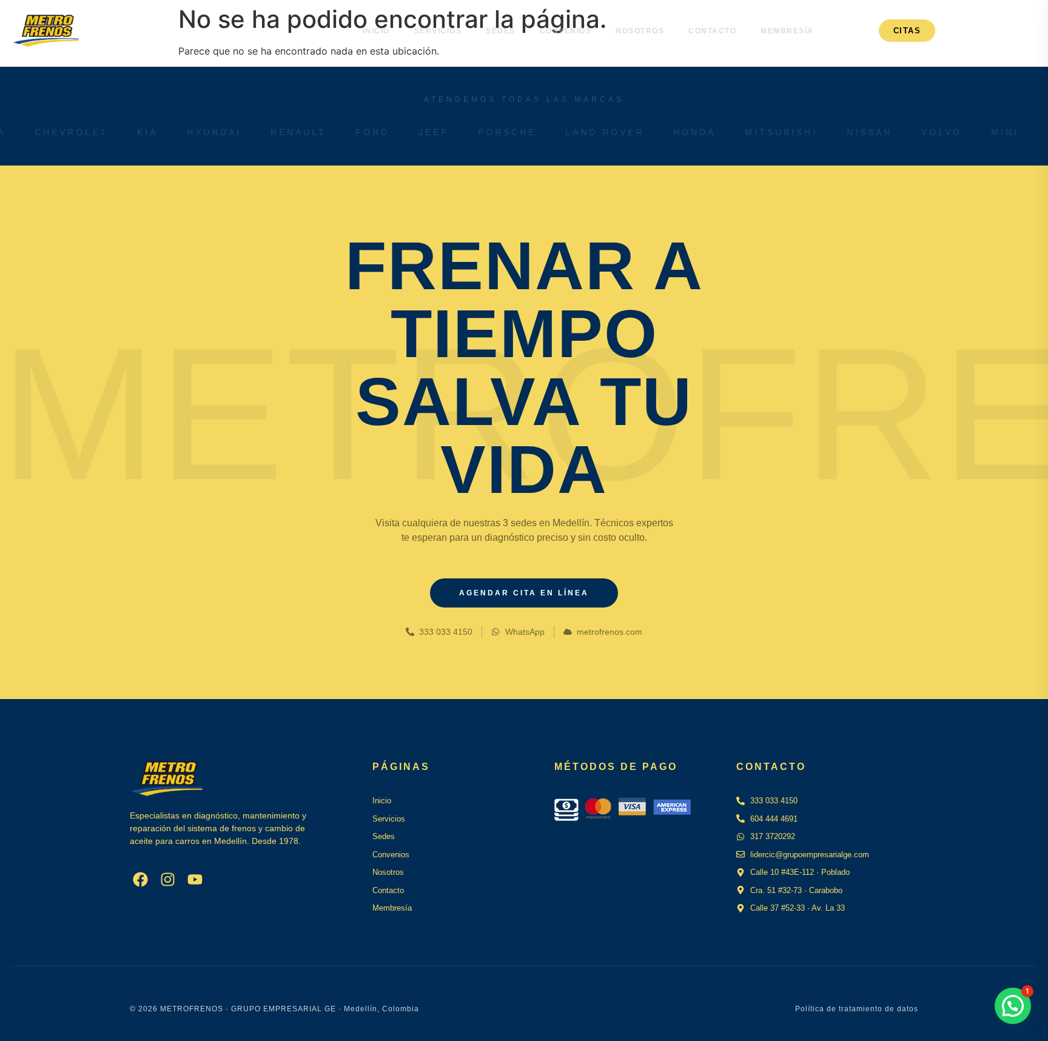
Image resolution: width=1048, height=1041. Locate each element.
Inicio (376, 31)
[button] (1013, 1006)
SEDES (501, 31)
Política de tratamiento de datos (856, 1009)
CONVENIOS (566, 31)
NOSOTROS (640, 31)
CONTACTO (712, 31)
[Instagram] (167, 879)
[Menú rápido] (1000, 31)
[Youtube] (195, 879)
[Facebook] (140, 879)
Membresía (787, 31)
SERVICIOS (438, 31)
